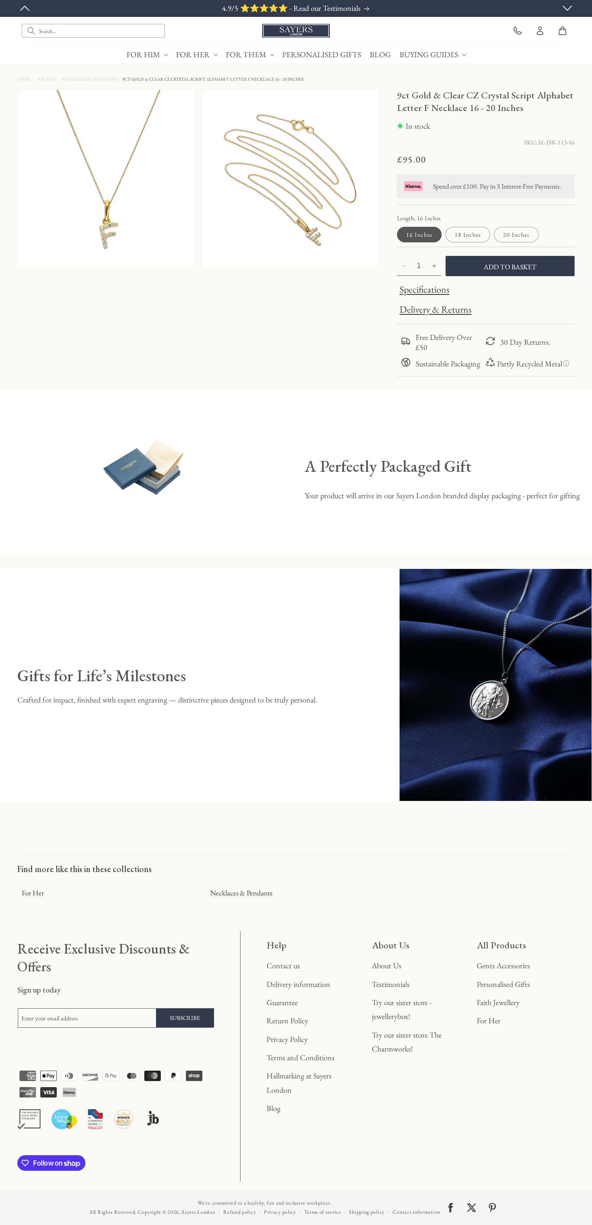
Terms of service (322, 1212)
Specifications (424, 289)
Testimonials (391, 984)
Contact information (416, 1212)
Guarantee (282, 1002)
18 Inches (468, 234)
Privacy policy (280, 1212)
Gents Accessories (503, 965)
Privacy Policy (287, 1039)
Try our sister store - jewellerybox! (402, 1009)
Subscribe (185, 1018)
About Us (386, 965)
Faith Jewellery (498, 1002)
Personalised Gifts (503, 984)
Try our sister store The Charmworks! (407, 1042)
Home (24, 79)
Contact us (283, 965)
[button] (147, 54)
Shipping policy (366, 1212)
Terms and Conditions (301, 1057)
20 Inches (516, 234)
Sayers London (198, 1212)
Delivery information (298, 984)
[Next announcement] (567, 8)
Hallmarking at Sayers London (299, 1082)
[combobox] (93, 30)
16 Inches (419, 234)
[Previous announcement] (24, 8)
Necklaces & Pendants (89, 79)
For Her (46, 79)
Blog (273, 1108)
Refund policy (239, 1212)
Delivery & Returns (436, 309)
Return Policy (287, 1021)
